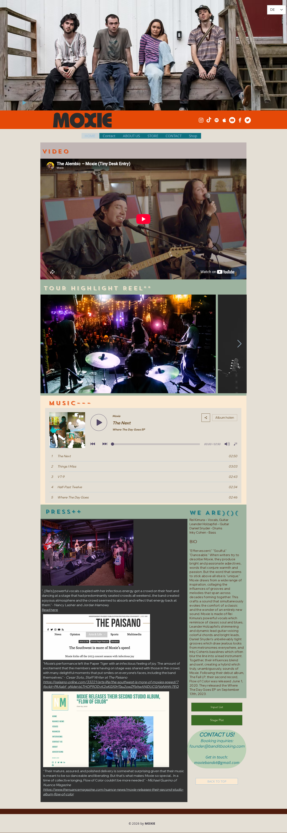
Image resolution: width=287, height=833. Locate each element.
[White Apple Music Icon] (224, 120)
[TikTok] (209, 120)
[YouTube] (232, 120)
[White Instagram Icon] (201, 120)
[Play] (24, 103)
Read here (50, 610)
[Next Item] (239, 344)
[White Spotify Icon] (216, 120)
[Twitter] (248, 120)
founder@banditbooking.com (216, 746)
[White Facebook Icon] (240, 120)
